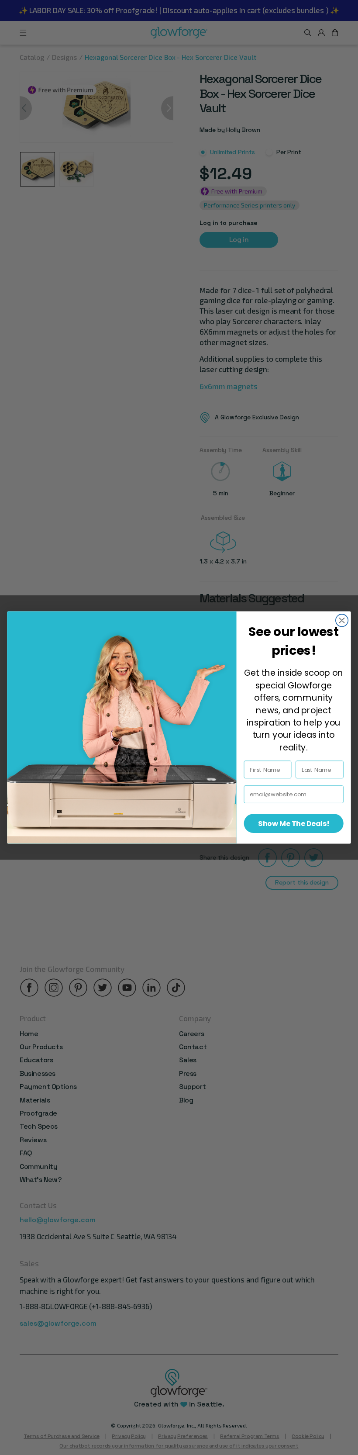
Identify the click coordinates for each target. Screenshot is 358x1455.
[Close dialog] (342, 620)
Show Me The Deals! (293, 824)
